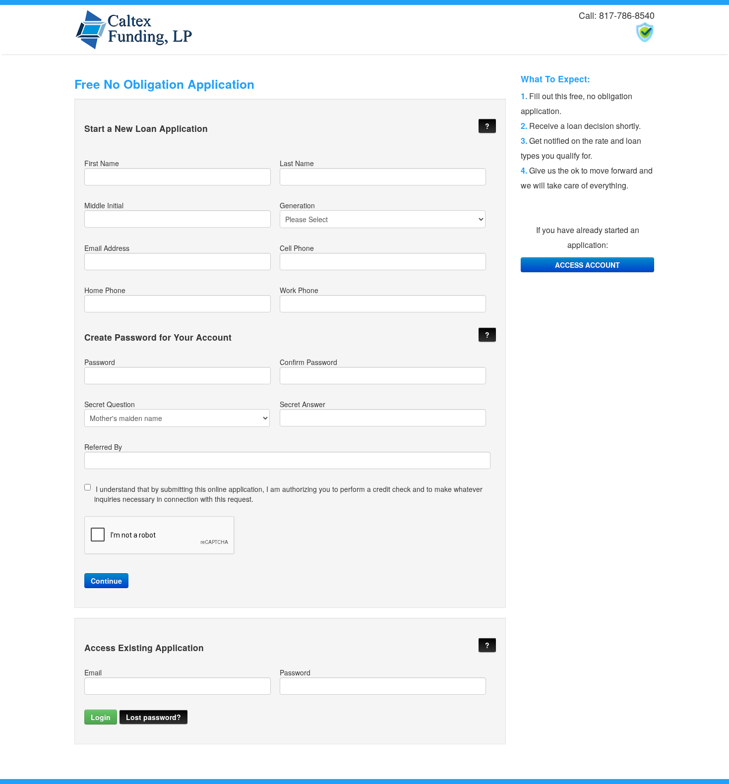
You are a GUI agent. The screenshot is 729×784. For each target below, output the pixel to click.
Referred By (103, 447)
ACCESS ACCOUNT (587, 265)
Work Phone (299, 290)
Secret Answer (302, 404)
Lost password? (153, 717)
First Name (101, 163)
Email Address (106, 248)
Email (93, 672)
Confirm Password (308, 362)
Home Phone (104, 290)
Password (99, 362)
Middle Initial (103, 205)
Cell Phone (297, 248)
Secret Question (109, 404)
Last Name (297, 163)
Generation (297, 205)
